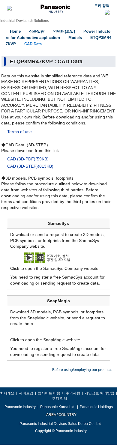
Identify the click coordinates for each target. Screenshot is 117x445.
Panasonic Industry (20, 407)
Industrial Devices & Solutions (24, 21)
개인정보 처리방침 (99, 393)
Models (75, 37)
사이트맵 (26, 393)
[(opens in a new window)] (58, 257)
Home (15, 31)
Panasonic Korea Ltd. (57, 407)
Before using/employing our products (82, 370)
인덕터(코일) (64, 31)
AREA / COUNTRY (61, 415)
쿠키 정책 (102, 6)
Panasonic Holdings (96, 407)
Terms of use (19, 131)
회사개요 (7, 393)
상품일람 (37, 31)
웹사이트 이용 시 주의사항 (59, 393)
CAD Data (33, 44)
